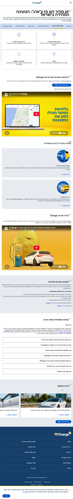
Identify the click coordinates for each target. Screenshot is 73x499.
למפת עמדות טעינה (63, 85)
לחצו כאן (48, 303)
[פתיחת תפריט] (70, 3)
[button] (36, 325)
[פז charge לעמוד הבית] (36, 434)
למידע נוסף (66, 174)
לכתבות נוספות (65, 421)
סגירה (6, 496)
